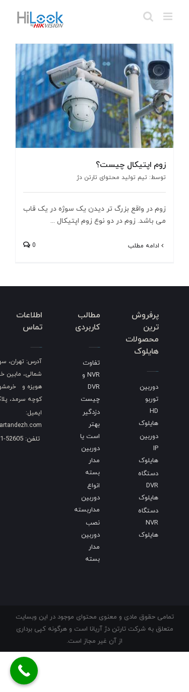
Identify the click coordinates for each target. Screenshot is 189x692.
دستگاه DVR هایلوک (148, 485)
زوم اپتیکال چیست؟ (131, 164)
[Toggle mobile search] (148, 16)
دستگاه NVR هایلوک (148, 522)
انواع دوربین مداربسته (87, 497)
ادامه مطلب (144, 245)
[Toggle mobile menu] (168, 16)
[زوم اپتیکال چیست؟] (94, 96)
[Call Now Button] (24, 670)
